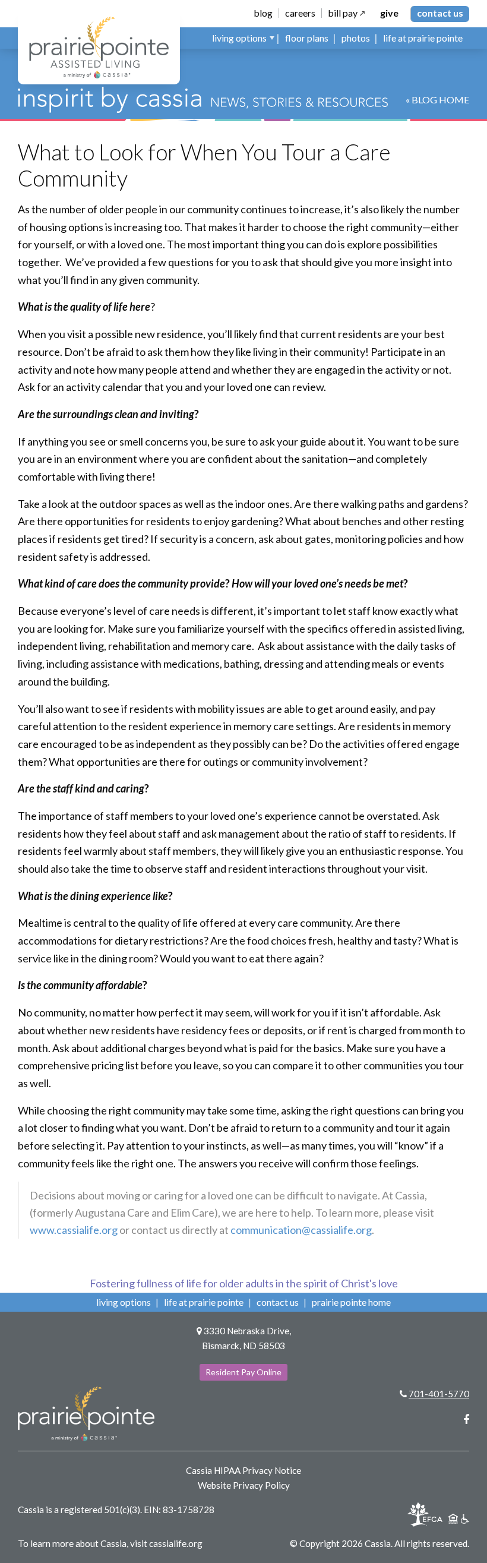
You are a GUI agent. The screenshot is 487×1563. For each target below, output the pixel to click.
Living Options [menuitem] (239, 37)
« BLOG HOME (437, 99)
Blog (263, 13)
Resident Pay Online (243, 1372)
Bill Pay (343, 13)
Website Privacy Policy (244, 1485)
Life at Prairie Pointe (204, 1302)
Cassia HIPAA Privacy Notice (243, 1470)
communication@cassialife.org (301, 1229)
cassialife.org (176, 1543)
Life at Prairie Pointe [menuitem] (423, 37)
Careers (300, 13)
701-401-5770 (439, 1393)
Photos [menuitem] (355, 37)
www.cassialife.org (74, 1229)
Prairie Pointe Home (351, 1302)
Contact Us (440, 12)
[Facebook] (466, 1419)
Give (389, 13)
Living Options (123, 1302)
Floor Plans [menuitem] (306, 37)
